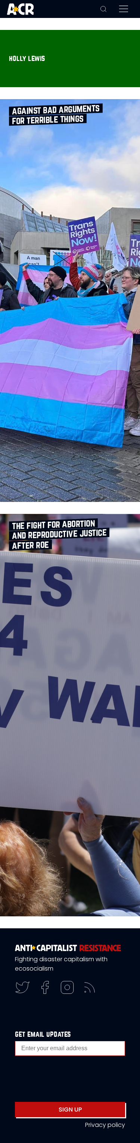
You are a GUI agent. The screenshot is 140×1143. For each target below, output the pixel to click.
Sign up (70, 1109)
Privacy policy (105, 1125)
